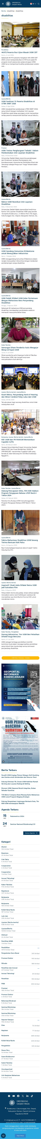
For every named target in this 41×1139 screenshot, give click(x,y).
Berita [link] (3, 11)
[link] (15, 4)
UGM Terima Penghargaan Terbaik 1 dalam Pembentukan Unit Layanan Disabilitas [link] (19, 151)
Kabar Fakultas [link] (6, 345)
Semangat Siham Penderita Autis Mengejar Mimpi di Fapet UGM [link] (19, 348)
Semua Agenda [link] (30, 833)
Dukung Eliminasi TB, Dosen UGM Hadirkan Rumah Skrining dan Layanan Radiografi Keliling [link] (19, 783)
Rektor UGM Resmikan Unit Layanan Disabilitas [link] (16, 203)
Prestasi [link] (4, 148)
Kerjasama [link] (4, 437)
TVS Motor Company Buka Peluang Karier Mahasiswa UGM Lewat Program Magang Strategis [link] (20, 796)
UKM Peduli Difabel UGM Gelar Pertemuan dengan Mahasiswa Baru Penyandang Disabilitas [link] (19, 300)
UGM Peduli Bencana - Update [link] (20, 658)
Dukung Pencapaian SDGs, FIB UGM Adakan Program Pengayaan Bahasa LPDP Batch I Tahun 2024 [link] (19, 493)
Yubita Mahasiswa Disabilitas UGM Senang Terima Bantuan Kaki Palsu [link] (19, 541)
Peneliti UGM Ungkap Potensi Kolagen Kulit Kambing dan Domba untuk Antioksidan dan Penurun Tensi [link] (20, 776)
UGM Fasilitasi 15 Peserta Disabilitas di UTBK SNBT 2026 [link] (18, 102)
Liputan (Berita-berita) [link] (8, 392)
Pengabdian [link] (15, 632)
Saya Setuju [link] (20, 1135)
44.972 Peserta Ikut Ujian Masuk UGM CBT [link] (19, 52)
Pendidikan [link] (4, 50)
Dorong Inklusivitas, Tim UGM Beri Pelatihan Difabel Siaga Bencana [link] (20, 635)
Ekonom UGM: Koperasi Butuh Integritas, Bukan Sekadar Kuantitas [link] (18, 789)
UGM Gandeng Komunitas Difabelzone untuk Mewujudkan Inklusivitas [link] (17, 252)
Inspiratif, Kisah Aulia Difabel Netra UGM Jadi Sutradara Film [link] (19, 586)
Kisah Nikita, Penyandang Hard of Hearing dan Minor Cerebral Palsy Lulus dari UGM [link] (19, 395)
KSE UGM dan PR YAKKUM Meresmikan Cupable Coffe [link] (18, 440)
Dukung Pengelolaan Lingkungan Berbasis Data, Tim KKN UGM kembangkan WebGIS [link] (20, 802)
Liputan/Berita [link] (5, 99)
